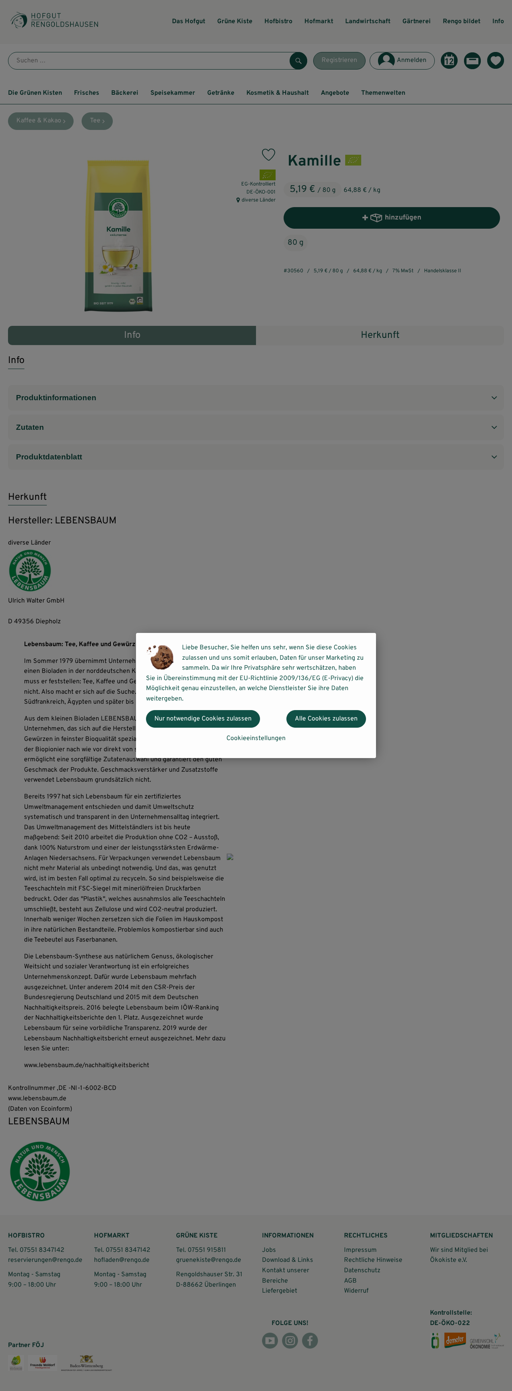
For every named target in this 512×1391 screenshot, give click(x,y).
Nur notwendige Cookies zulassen (203, 719)
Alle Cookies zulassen (326, 719)
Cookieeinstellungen (256, 738)
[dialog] (256, 695)
